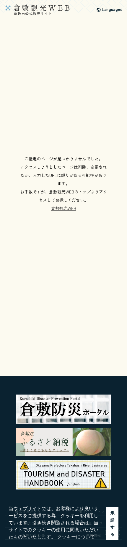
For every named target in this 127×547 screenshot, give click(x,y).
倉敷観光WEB (63, 208)
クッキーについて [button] (76, 536)
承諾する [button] (112, 524)
